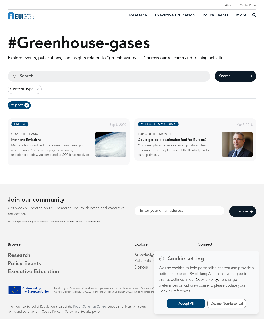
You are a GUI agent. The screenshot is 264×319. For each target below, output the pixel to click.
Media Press (248, 5)
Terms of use (72, 222)
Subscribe (240, 211)
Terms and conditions (22, 311)
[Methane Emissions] (72, 141)
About (229, 5)
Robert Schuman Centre (89, 306)
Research (138, 15)
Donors (141, 267)
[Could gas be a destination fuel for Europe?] (199, 139)
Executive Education (33, 272)
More (241, 15)
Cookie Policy (51, 311)
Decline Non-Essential (227, 303)
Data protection (92, 222)
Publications (145, 261)
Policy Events (215, 15)
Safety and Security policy (82, 311)
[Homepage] (21, 15)
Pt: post (16, 105)
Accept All (186, 303)
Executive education (175, 15)
